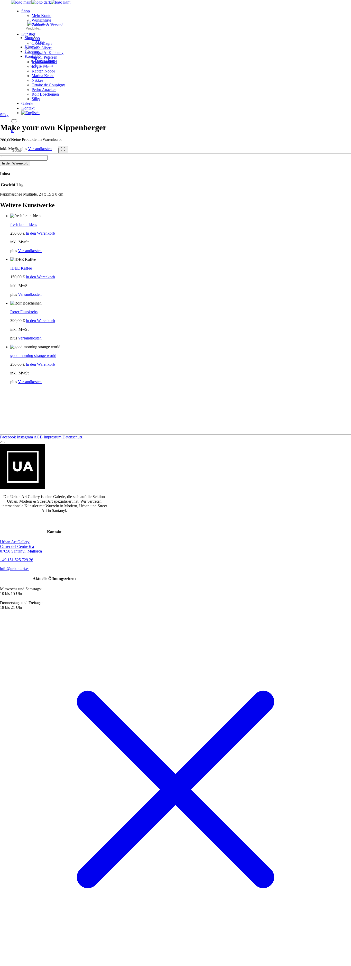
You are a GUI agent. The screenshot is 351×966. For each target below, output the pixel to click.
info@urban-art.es (14, 568)
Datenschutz (72, 437)
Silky (4, 115)
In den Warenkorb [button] (40, 233)
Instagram (25, 437)
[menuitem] (30, 113)
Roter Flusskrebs (24, 312)
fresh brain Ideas (23, 224)
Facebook (8, 437)
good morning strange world (33, 355)
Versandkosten (40, 148)
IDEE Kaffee (21, 268)
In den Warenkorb (15, 163)
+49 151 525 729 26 (16, 560)
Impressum (52, 437)
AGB (38, 437)
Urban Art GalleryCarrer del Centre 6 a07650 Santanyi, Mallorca (21, 546)
